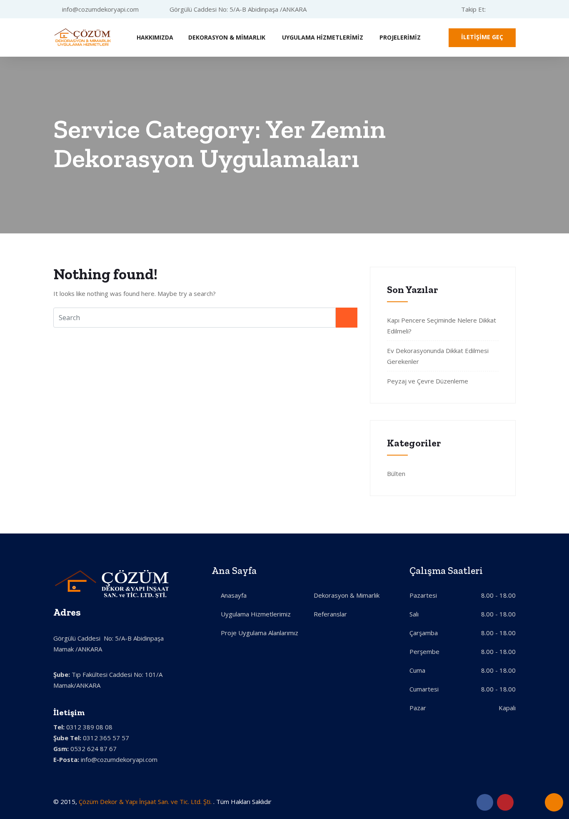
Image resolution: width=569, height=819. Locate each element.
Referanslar (330, 614)
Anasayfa (234, 595)
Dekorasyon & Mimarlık (226, 37)
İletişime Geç (482, 37)
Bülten (396, 473)
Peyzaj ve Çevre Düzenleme (427, 381)
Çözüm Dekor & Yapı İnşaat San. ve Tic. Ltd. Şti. (146, 801)
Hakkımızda (155, 37)
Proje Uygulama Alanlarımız (259, 633)
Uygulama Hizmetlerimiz (322, 37)
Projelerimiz (400, 37)
